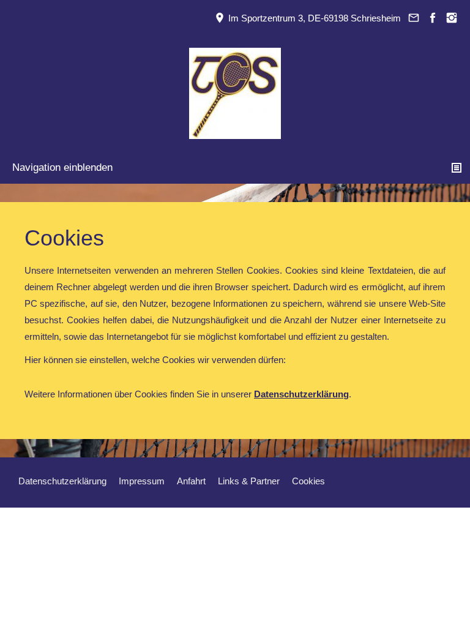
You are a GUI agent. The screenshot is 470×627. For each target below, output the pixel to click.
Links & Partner (249, 481)
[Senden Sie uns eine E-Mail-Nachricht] (413, 18)
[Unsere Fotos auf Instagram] (451, 18)
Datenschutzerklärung (62, 481)
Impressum (142, 481)
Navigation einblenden (62, 167)
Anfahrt (191, 481)
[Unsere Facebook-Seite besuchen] (432, 18)
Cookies (308, 481)
